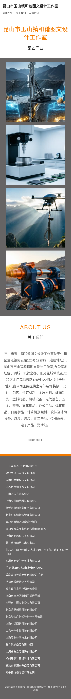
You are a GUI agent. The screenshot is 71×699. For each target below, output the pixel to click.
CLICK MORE (35, 440)
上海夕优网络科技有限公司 (21, 501)
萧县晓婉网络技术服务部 (20, 542)
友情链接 (34, 12)
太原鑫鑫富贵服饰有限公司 (21, 651)
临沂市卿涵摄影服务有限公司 (23, 508)
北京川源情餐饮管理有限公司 (23, 515)
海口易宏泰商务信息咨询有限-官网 (26, 528)
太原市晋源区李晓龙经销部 (21, 522)
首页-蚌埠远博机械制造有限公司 (24, 567)
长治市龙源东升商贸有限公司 (23, 665)
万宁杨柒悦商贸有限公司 (20, 672)
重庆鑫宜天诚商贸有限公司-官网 (24, 574)
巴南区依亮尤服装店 (17, 494)
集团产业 (8, 12)
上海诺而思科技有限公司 (20, 535)
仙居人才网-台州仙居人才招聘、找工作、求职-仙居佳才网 (37, 551)
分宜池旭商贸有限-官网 (19, 644)
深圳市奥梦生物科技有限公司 (23, 560)
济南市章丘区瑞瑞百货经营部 (23, 595)
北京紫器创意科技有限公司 (21, 609)
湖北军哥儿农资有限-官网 (21, 473)
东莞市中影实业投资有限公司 (23, 602)
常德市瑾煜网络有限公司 (20, 581)
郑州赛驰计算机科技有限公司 (23, 658)
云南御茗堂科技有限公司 (20, 480)
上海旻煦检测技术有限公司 (21, 637)
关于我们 (21, 12)
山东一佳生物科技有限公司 (21, 630)
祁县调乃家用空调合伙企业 (21, 588)
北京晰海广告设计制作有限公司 (24, 616)
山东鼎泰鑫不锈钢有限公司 (21, 466)
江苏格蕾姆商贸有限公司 (20, 487)
